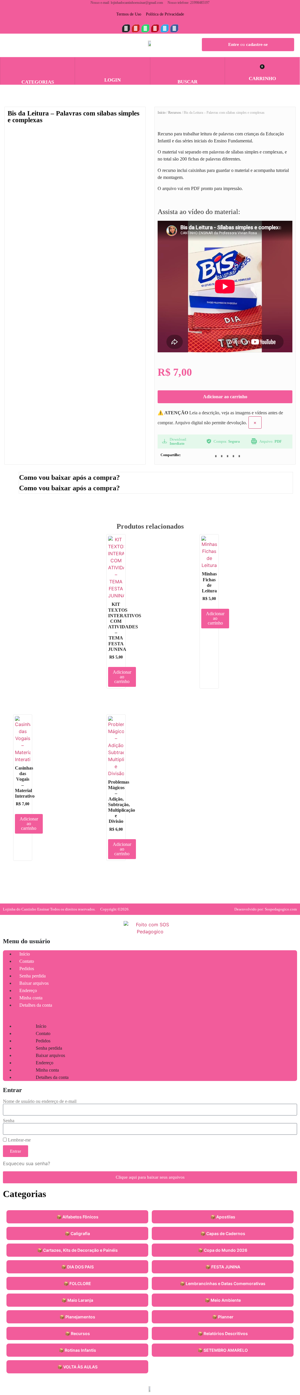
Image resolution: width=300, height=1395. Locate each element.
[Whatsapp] (145, 28)
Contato (26, 961)
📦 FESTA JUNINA (222, 1266)
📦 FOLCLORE (77, 1283)
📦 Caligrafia (77, 1233)
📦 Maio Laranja (77, 1300)
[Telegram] (165, 28)
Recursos (174, 113)
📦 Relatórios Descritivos (223, 1333)
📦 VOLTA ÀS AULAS (77, 1366)
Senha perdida (32, 975)
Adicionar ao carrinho (225, 396)
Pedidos (26, 968)
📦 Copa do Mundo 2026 (222, 1250)
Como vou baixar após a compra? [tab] (69, 477)
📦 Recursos (77, 1333)
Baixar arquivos (34, 983)
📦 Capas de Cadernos (222, 1233)
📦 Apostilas (222, 1216)
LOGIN (112, 80)
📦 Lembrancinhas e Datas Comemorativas (222, 1283)
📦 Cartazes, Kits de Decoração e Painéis (77, 1250)
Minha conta (30, 997)
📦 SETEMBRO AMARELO (223, 1350)
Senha (8, 1120)
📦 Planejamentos (77, 1316)
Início (162, 113)
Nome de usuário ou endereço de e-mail (39, 1101)
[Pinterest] (155, 28)
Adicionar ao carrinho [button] (122, 677)
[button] (187, 65)
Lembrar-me (19, 1140)
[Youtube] (136, 28)
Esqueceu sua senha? (26, 1163)
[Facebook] (174, 28)
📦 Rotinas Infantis (77, 1350)
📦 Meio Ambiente (223, 1300)
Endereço (28, 990)
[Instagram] (126, 28)
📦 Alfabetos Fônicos (77, 1216)
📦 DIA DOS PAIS (77, 1266)
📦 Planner (222, 1316)
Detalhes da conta (35, 1005)
